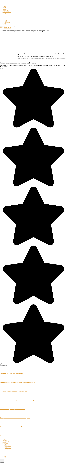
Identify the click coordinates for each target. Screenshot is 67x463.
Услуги (6, 20)
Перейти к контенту (4, 0)
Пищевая (6, 16)
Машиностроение (8, 448)
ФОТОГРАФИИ (5, 10)
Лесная (6, 447)
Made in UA (7, 8)
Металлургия (7, 15)
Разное (6, 21)
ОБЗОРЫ (4, 9)
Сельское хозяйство (8, 19)
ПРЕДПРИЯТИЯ (6, 7)
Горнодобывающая (8, 13)
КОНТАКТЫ (5, 24)
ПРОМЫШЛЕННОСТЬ (7, 12)
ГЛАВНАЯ (5, 6)
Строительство (7, 17)
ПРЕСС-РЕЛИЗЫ (6, 11)
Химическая (7, 18)
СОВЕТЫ (4, 23)
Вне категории (7, 22)
